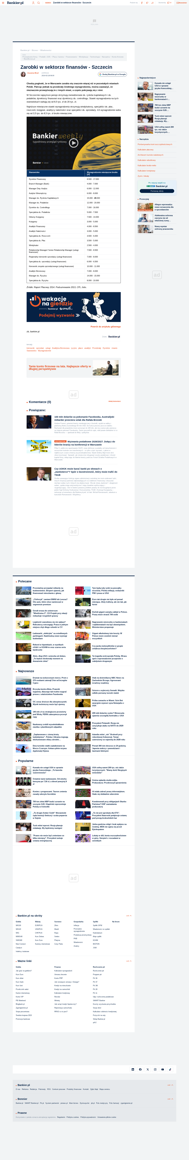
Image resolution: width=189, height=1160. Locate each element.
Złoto (56, 925)
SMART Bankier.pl (31, 1103)
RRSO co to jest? (61, 1012)
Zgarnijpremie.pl (22, 1008)
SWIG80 (19, 940)
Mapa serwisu (105, 1089)
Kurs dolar (19, 978)
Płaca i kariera (58, 57)
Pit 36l (95, 986)
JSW (95, 948)
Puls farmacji (114, 1103)
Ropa (56, 933)
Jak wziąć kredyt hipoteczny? (65, 1004)
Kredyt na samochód (62, 989)
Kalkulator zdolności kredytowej (104, 1012)
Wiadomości (45, 50)
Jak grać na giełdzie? (24, 971)
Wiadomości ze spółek (101, 929)
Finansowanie (71, 57)
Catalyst (19, 948)
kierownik (31, 348)
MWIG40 (19, 936)
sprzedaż (40, 348)
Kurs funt (19, 986)
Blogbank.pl (20, 1004)
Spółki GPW (97, 925)
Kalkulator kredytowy (146, 171)
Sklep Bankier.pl (99, 1019)
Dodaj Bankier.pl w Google (114, 74)
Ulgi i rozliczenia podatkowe (103, 997)
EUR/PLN (38, 925)
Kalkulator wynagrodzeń (63, 971)
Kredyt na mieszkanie (62, 986)
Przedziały (96, 348)
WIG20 (18, 929)
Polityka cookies (73, 1117)
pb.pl (93, 1103)
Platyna (57, 940)
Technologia (95, 57)
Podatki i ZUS (44, 57)
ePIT (95, 1023)
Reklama (25, 1089)
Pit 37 (95, 982)
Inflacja (76, 925)
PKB (75, 939)
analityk (87, 348)
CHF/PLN (38, 933)
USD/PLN (38, 929)
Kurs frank (20, 982)
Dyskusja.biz (84, 1103)
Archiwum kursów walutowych (150, 155)
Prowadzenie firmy (29, 57)
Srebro (56, 936)
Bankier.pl (24, 50)
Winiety (57, 1000)
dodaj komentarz (115, 401)
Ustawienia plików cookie (106, 1117)
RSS (49, 1089)
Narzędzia (106, 57)
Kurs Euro (39, 940)
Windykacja (83, 57)
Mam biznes (73, 1103)
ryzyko (74, 348)
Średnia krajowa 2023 (24, 1015)
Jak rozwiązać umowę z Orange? (66, 982)
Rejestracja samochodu (63, 1008)
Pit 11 (95, 993)
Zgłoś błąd (94, 1089)
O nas (18, 1089)
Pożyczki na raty (99, 1015)
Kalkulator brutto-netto (147, 165)
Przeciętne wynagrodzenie (79, 930)
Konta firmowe (117, 57)
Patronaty (42, 1089)
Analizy (76, 946)
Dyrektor (106, 348)
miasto (114, 348)
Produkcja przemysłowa (82, 935)
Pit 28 (95, 989)
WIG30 (18, 925)
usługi (48, 348)
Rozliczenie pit (98, 971)
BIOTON (96, 944)
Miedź (56, 929)
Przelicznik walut (22, 989)
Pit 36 (95, 978)
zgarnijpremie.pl (126, 1103)
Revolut (57, 997)
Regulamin (61, 1117)
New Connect (21, 944)
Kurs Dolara (39, 936)
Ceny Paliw (58, 944)
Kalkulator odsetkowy (147, 160)
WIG (17, 933)
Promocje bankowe (23, 1019)
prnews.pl (64, 1103)
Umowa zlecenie (60, 974)
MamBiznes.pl (29, 59)
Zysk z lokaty (143, 176)
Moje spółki (97, 936)
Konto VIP (20, 997)
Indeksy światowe (22, 951)
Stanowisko (31, 351)
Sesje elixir (97, 1008)
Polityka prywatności (88, 1117)
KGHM (95, 940)
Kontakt (86, 1089)
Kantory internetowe (42, 944)
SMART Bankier (99, 1000)
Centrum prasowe (58, 1089)
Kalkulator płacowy (146, 149)
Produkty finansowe (74, 1089)
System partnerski (52, 1103)
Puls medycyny (102, 1103)
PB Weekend (21, 1000)
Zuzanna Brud (33, 73)
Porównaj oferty (157, 191)
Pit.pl (42, 1103)
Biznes (48, 3)
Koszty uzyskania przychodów (104, 1004)
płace (80, 348)
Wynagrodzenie (44, 351)
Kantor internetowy (23, 993)
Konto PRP (58, 978)
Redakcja (33, 1089)
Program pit (97, 974)
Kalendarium (97, 933)
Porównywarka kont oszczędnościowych (155, 144)
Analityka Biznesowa (60, 348)
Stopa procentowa (22, 1012)
